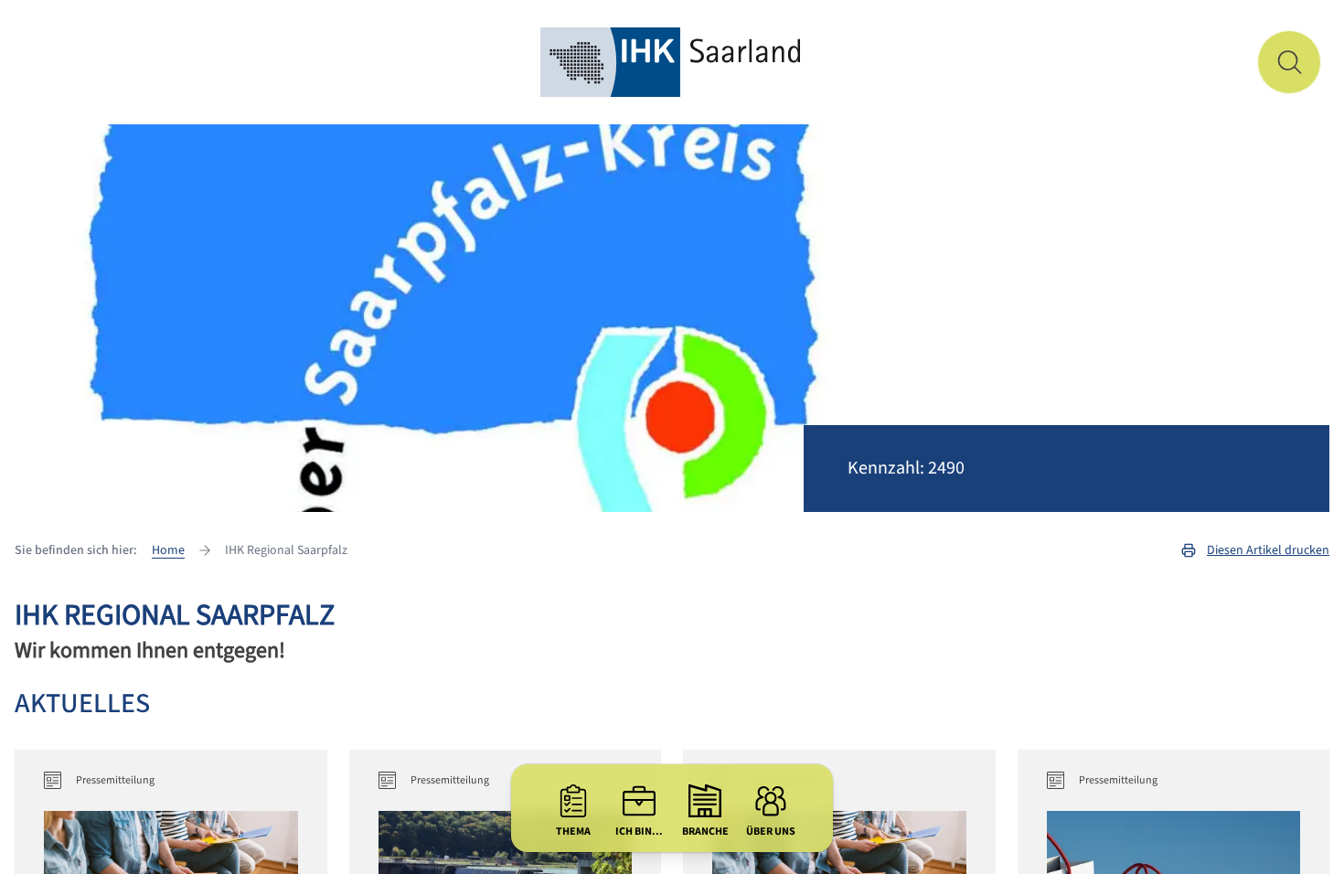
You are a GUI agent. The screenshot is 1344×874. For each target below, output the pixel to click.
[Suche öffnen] (1289, 62)
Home (168, 550)
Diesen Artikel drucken (1268, 550)
